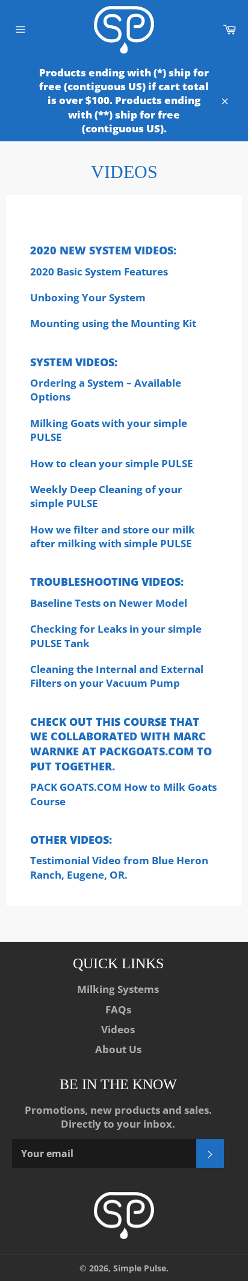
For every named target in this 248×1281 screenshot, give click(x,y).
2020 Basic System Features (99, 271)
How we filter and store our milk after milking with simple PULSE (112, 536)
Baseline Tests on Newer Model (108, 603)
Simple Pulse (139, 1268)
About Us (118, 1049)
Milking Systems (118, 989)
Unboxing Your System (88, 297)
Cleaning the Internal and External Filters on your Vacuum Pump (116, 676)
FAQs (118, 1009)
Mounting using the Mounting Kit (113, 323)
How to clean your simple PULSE (111, 463)
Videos (118, 1029)
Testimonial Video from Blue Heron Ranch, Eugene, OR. (119, 867)
